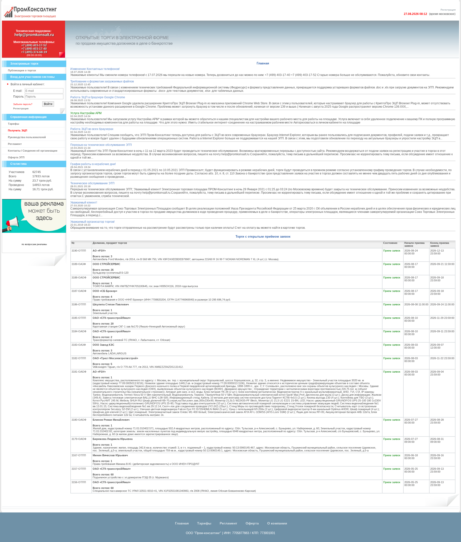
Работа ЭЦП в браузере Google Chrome (97, 97)
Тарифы (13, 123)
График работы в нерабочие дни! (93, 164)
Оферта (252, 523)
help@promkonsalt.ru (34, 35)
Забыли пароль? (22, 104)
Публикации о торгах (22, 70)
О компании (277, 523)
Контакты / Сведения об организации (32, 150)
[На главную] (30, 18)
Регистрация (448, 9)
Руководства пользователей (27, 137)
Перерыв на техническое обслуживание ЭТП (101, 145)
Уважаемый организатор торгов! (92, 221)
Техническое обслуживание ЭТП (92, 183)
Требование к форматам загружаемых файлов (102, 81)
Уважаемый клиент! (83, 202)
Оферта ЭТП (16, 157)
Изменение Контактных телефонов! (95, 69)
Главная (182, 523)
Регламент (15, 143)
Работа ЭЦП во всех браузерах (91, 129)
